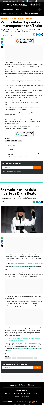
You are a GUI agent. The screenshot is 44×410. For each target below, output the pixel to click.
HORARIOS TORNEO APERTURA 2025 (14, 13)
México (10, 393)
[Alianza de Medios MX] (31, 401)
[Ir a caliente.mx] (23, 0)
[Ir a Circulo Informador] (12, 0)
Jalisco (6, 393)
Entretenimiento (4, 18)
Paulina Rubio (14, 140)
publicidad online (25, 396)
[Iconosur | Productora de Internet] (5, 401)
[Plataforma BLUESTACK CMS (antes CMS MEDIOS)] (10, 401)
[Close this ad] (43, 404)
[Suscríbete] (37, 0)
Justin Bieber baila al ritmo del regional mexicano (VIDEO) (27, 263)
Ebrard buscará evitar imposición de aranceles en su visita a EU (23, 151)
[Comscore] (37, 401)
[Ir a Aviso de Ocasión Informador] (5, 0)
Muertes (14, 358)
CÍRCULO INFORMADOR (32, 13)
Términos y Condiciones (17, 171)
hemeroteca (17, 396)
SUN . (3, 201)
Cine (35, 358)
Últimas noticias (8, 9)
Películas (31, 358)
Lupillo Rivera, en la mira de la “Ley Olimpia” (18, 156)
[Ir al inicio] (17, 5)
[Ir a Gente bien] (31, 384)
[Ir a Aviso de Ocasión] (13, 384)
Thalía (20, 140)
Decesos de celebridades (22, 358)
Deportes (23, 393)
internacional (16, 393)
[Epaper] (30, 0)
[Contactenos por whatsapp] (39, 4)
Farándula (8, 140)
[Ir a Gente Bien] (18, 0)
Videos (17, 9)
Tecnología (29, 393)
